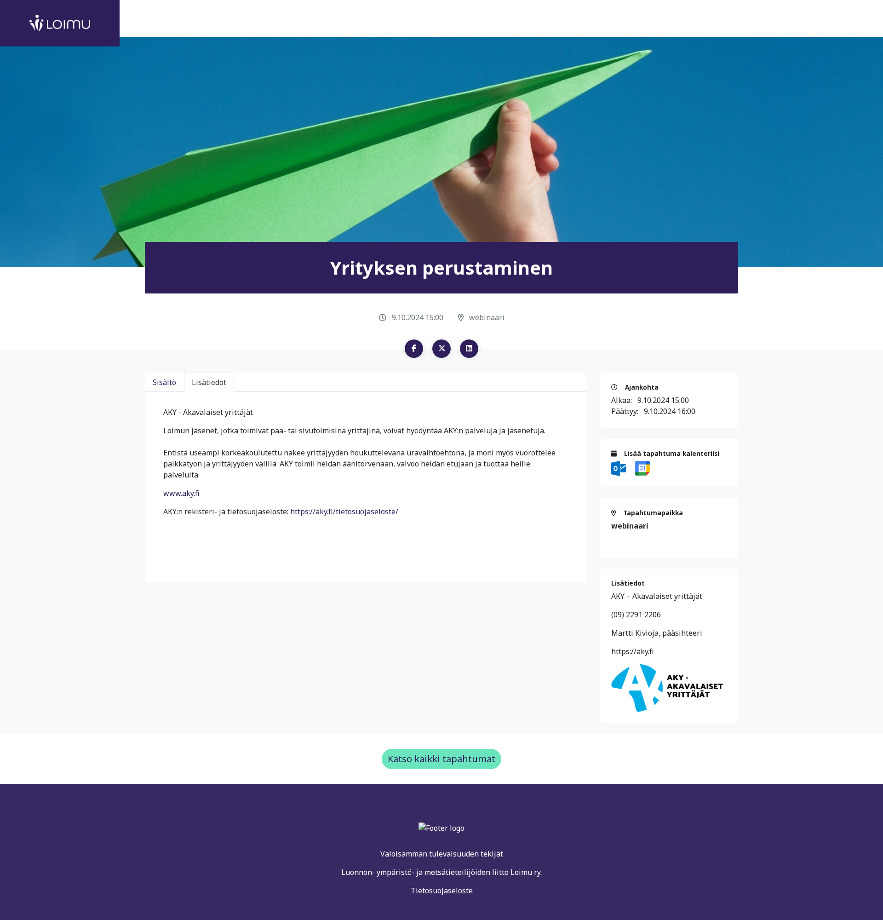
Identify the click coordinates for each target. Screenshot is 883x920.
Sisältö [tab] (164, 382)
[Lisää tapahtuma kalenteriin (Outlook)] (619, 468)
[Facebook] (414, 348)
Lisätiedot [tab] (209, 382)
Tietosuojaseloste (442, 891)
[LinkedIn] (469, 348)
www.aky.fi (181, 493)
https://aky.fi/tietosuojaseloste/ (344, 511)
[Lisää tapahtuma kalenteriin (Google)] (642, 468)
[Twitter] (441, 348)
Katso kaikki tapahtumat (441, 759)
